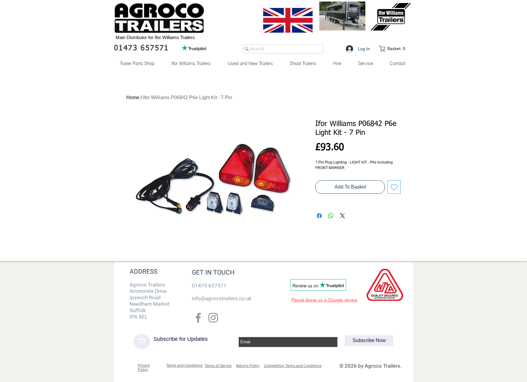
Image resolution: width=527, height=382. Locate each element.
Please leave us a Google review (324, 300)
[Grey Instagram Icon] (213, 317)
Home (132, 97)
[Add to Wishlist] (394, 187)
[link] (393, 48)
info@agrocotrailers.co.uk (222, 298)
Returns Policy (248, 366)
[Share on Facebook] (319, 215)
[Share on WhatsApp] (331, 215)
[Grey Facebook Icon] (198, 317)
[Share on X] (342, 215)
